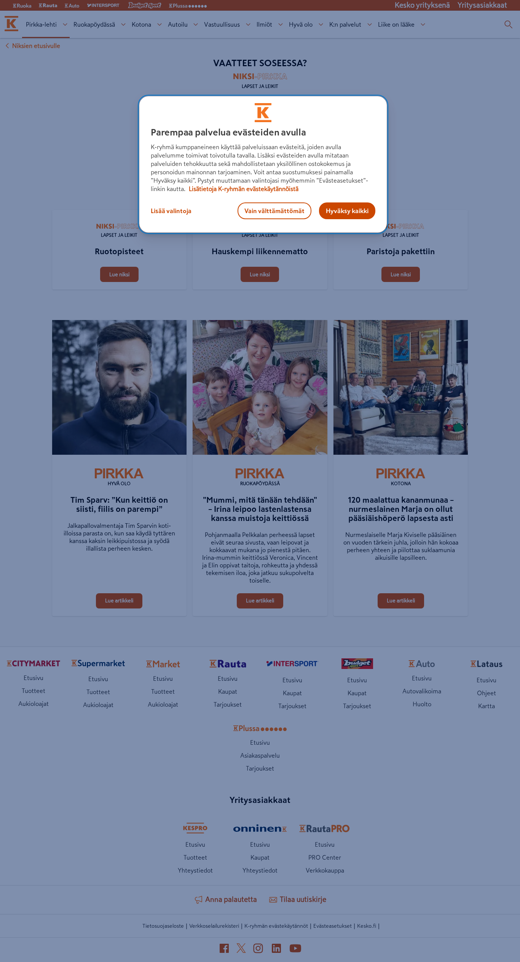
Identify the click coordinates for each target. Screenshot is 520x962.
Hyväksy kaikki (347, 211)
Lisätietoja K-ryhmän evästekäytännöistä (242, 189)
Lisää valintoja (171, 211)
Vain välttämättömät (274, 211)
